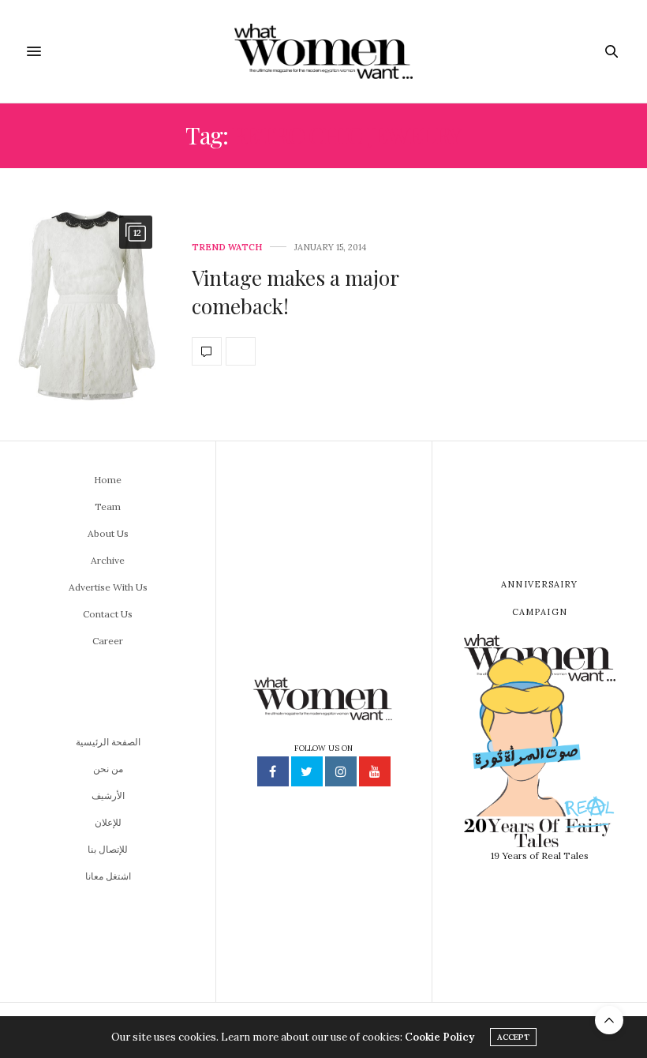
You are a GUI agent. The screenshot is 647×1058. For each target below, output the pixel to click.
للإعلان (108, 822)
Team (108, 506)
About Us (108, 533)
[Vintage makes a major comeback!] (90, 304)
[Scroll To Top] (609, 1020)
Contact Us (108, 614)
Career (107, 641)
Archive (108, 560)
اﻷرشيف (108, 795)
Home (108, 480)
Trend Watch (227, 247)
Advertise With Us (108, 587)
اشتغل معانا (108, 876)
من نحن (108, 769)
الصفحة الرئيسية (108, 742)
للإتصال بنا (108, 849)
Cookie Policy (439, 1037)
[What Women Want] (323, 51)
